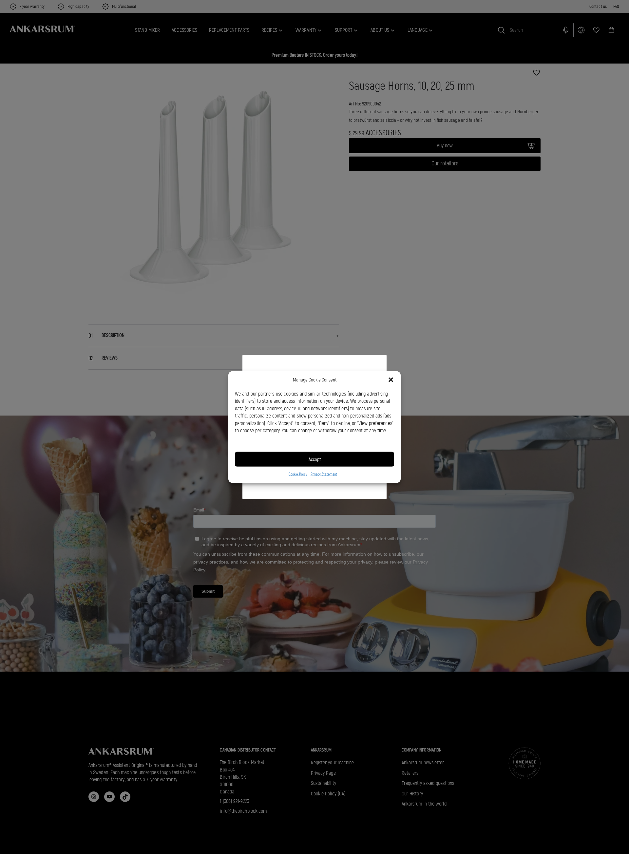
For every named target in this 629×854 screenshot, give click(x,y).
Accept (315, 459)
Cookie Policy (298, 474)
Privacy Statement (324, 474)
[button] (391, 380)
